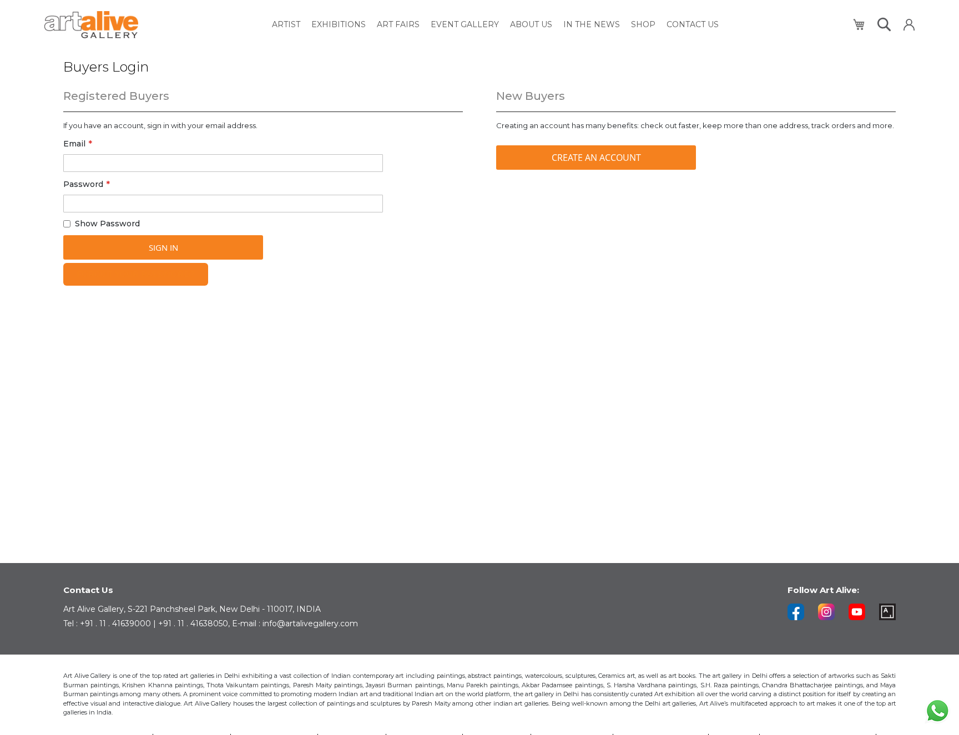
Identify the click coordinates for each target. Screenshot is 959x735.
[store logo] (91, 24)
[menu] (495, 25)
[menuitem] (286, 25)
